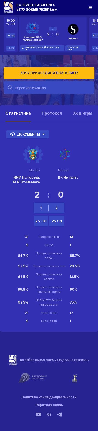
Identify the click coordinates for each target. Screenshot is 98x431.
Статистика (18, 113)
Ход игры (82, 113)
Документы (28, 134)
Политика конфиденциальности (49, 397)
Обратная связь (49, 405)
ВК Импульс (68, 177)
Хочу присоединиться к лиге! (49, 73)
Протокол (52, 113)
